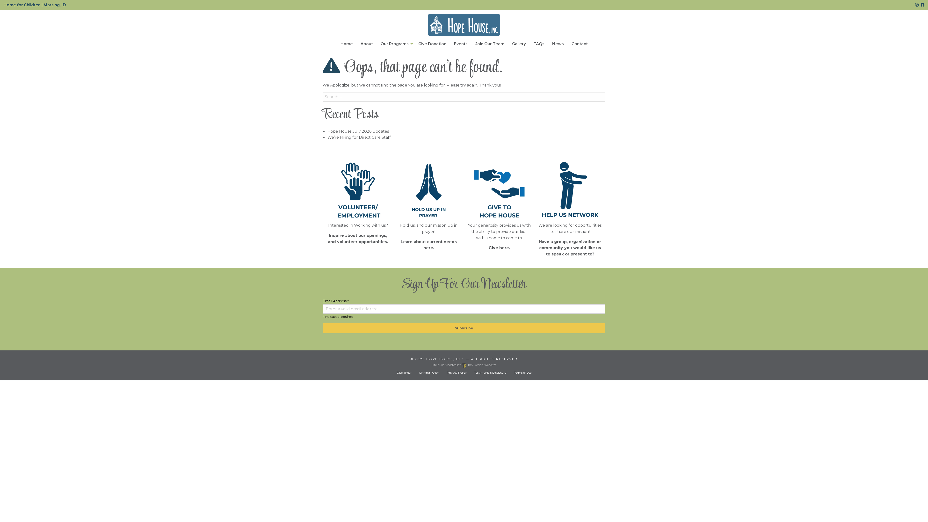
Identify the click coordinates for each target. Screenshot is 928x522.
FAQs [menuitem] (539, 44)
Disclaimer (404, 372)
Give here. (499, 248)
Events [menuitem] (461, 44)
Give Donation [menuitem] (432, 44)
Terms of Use (522, 372)
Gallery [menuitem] (519, 44)
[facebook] (922, 5)
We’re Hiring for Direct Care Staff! (359, 137)
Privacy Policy (457, 372)
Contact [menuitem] (580, 44)
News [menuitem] (558, 44)
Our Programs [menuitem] (395, 44)
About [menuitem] (367, 44)
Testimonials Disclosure (490, 372)
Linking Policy (429, 372)
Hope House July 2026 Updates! (358, 131)
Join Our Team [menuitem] (489, 44)
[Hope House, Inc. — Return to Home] (464, 25)
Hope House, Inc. (445, 359)
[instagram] (917, 5)
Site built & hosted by (464, 365)
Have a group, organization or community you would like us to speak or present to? (570, 247)
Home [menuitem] (347, 44)
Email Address (336, 301)
